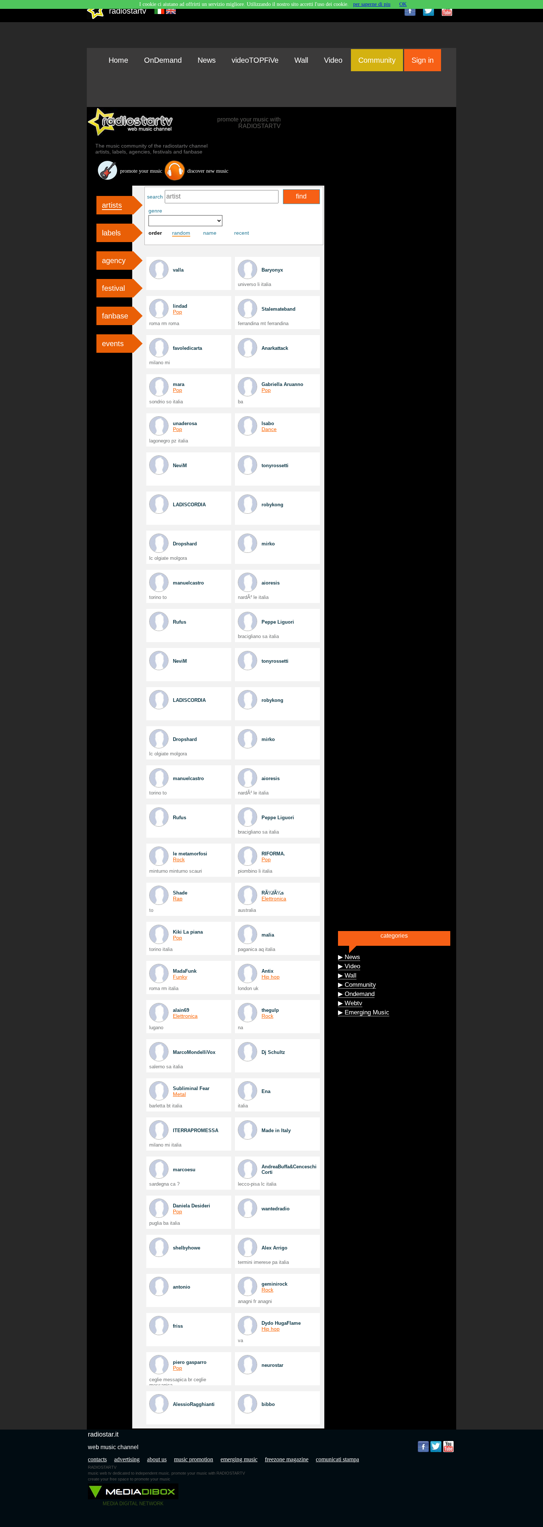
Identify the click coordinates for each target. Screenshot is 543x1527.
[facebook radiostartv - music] (410, 10)
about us (157, 1459)
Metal (179, 1094)
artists (112, 205)
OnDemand (163, 60)
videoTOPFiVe (255, 60)
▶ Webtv (350, 1003)
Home (118, 60)
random (181, 233)
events (113, 343)
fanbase (115, 316)
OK (403, 4)
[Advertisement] (271, 89)
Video (333, 60)
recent (241, 233)
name (209, 233)
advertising (127, 1459)
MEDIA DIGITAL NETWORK (133, 1503)
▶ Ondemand (356, 993)
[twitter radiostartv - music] (428, 10)
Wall (301, 60)
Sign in (422, 60)
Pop (177, 312)
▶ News (349, 957)
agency (114, 260)
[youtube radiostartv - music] (446, 10)
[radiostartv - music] (96, 17)
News (207, 60)
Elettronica (274, 899)
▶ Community (357, 984)
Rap (177, 899)
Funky (180, 977)
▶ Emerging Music (363, 1012)
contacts (97, 1459)
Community (377, 60)
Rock (179, 859)
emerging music (239, 1459)
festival (113, 288)
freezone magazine (286, 1459)
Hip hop (271, 977)
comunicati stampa (337, 1459)
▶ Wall (347, 975)
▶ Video (349, 966)
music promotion (193, 1459)
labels (111, 233)
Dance (269, 429)
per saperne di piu (371, 4)
